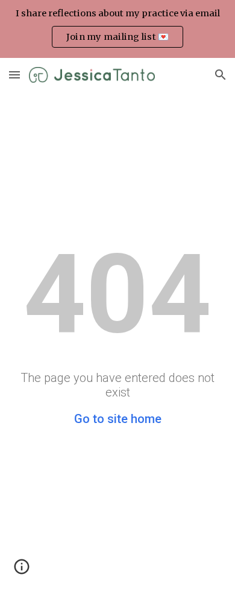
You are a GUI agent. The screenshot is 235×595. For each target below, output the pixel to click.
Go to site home (117, 419)
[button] (14, 74)
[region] (117, 29)
